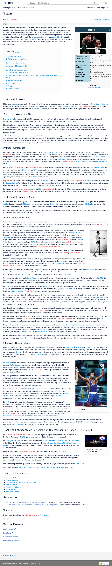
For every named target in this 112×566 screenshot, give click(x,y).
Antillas (5, 204)
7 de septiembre (101, 161)
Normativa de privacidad (12, 563)
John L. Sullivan (99, 156)
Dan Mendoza (8, 119)
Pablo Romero (91, 347)
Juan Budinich (98, 224)
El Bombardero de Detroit (12, 265)
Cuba (67, 201)
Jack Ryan (44, 310)
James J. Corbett (24, 274)
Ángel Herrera (79, 347)
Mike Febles (78, 325)
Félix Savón (40, 354)
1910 (7, 286)
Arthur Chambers (76, 180)
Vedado (100, 297)
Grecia (43, 37)
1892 (7, 163)
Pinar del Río (44, 515)
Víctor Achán (68, 325)
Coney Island (49, 189)
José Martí (68, 288)
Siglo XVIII (39, 108)
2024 (23, 437)
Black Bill (53, 204)
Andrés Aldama (11, 484)
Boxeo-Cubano (8, 529)
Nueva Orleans (81, 161)
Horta (5, 389)
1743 (87, 152)
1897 (69, 274)
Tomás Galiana (90, 325)
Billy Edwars (7, 180)
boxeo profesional (30, 451)
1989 (7, 396)
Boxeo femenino (12, 480)
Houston (58, 396)
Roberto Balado (17, 424)
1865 (44, 154)
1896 (41, 232)
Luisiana (90, 161)
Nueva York (90, 269)
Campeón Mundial (35, 167)
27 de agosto (9, 440)
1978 (32, 389)
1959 (64, 451)
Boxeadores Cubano (10, 540)
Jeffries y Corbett (21, 189)
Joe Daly (68, 242)
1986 (68, 389)
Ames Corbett (68, 161)
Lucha (15, 104)
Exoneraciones (35, 563)
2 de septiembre (45, 180)
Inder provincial (31, 515)
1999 (63, 396)
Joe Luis (82, 263)
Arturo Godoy (61, 263)
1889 (50, 159)
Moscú (66, 393)
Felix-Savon (7, 533)
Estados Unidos (11, 183)
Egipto (98, 104)
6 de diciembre (34, 177)
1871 (35, 170)
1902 (33, 242)
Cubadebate (96, 87)
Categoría (6, 555)
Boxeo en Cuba (11, 478)
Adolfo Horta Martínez (14, 487)
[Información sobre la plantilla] (109, 29)
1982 (52, 389)
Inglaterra (65, 106)
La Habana (48, 286)
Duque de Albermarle (84, 106)
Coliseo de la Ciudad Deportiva (57, 440)
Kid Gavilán (89, 204)
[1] (82, 463)
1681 (72, 106)
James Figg (46, 152)
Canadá (88, 180)
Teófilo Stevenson (16, 365)
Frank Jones (63, 252)
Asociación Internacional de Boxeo (17, 434)
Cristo (90, 104)
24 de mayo (26, 170)
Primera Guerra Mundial (44, 331)
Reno (17, 352)
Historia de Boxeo (9, 537)
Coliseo (78, 463)
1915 (96, 316)
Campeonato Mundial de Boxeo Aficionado (21, 482)
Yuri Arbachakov (15, 413)
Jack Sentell (28, 318)
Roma (34, 39)
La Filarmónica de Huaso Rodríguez (48, 246)
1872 (55, 180)
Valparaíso (71, 232)
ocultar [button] (17, 52)
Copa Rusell (37, 369)
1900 (40, 189)
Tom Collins (100, 167)
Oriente (104, 104)
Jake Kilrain (62, 159)
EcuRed (8, 2)
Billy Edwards (18, 167)
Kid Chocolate (26, 204)
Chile (5, 222)
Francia (23, 331)
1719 (91, 58)
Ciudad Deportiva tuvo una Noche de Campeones (28, 502)
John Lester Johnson (64, 318)
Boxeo (88, 87)
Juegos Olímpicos (57, 37)
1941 (48, 263)
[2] (83, 463)
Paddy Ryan (29, 291)
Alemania (46, 347)
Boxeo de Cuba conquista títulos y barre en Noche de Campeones (34, 504)
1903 (101, 278)
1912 (33, 310)
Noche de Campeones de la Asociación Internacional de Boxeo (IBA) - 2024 (46, 467)
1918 (29, 338)
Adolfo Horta (68, 347)
